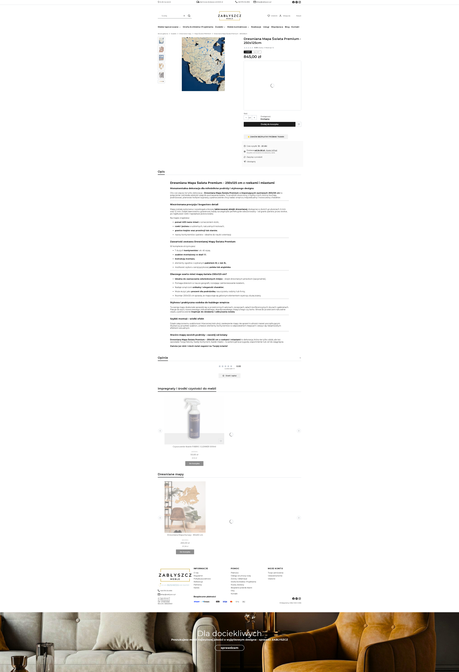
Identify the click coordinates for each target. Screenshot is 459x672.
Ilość (246, 113)
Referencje (198, 582)
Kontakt (234, 594)
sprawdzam (229, 648)
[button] (189, 16)
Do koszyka (194, 463)
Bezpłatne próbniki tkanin (241, 588)
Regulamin (198, 576)
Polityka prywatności (202, 579)
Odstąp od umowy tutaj (241, 576)
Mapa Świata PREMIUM (202, 34)
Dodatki (173, 34)
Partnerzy (198, 585)
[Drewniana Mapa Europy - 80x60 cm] (185, 507)
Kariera (196, 588)
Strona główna (163, 34)
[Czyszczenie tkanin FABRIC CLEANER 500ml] (194, 420)
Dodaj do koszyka (269, 124)
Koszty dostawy (237, 585)
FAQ (233, 591)
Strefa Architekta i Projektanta (243, 582)
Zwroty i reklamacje (239, 579)
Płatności (235, 573)
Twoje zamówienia (275, 573)
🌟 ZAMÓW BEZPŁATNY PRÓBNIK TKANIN (266, 137)
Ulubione (271, 579)
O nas (196, 573)
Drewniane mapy (185, 34)
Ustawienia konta (275, 576)
